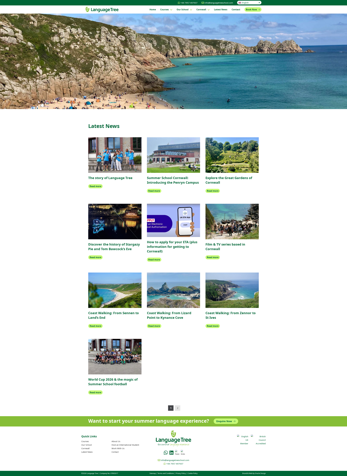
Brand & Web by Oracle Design (254, 473)
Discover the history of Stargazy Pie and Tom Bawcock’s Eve (114, 246)
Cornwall (201, 9)
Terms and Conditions (166, 473)
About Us (116, 441)
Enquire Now (224, 421)
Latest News (87, 451)
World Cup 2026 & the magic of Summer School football (113, 381)
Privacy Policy (181, 473)
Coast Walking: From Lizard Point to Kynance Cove (169, 315)
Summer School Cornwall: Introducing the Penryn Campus (173, 180)
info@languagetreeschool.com (219, 2)
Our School (183, 9)
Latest (220, 9)
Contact (236, 9)
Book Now (252, 9)
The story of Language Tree (110, 178)
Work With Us (118, 448)
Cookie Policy (192, 473)
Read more (95, 186)
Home (153, 9)
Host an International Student (125, 444)
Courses (164, 9)
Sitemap (153, 473)
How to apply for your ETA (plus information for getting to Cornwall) (172, 246)
